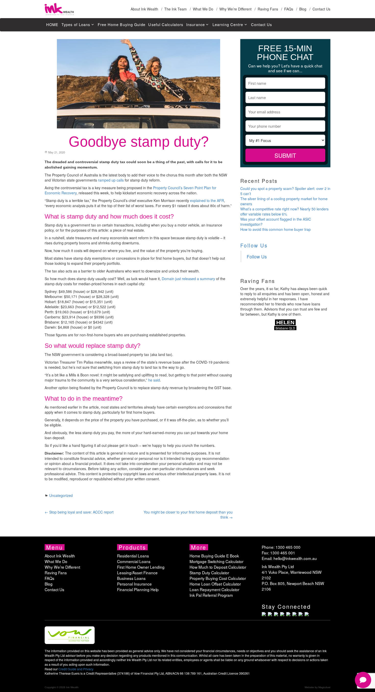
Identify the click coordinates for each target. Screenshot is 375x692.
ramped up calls (111, 180)
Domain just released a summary (188, 278)
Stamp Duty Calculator (209, 572)
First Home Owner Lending (141, 567)
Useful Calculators (165, 24)
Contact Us (321, 8)
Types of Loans (75, 24)
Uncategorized (61, 495)
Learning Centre (227, 24)
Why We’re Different (235, 8)
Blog (302, 8)
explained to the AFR (207, 200)
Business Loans (131, 578)
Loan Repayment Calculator (214, 589)
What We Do (203, 8)
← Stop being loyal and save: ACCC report (79, 512)
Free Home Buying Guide (121, 24)
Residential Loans (133, 555)
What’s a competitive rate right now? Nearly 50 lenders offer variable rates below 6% (284, 211)
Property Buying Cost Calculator (218, 578)
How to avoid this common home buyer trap (275, 229)
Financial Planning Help (138, 589)
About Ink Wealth (144, 8)
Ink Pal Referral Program (211, 595)
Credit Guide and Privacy (75, 669)
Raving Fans (268, 8)
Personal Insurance (134, 584)
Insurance (195, 24)
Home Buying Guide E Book (214, 555)
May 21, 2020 (56, 152)
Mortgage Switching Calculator (216, 561)
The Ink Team (175, 8)
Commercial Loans (134, 561)
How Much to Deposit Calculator (218, 567)
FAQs (288, 8)
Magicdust (324, 687)
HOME (52, 24)
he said (154, 380)
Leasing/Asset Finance (137, 572)
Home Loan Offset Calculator (215, 584)
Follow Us (254, 245)
